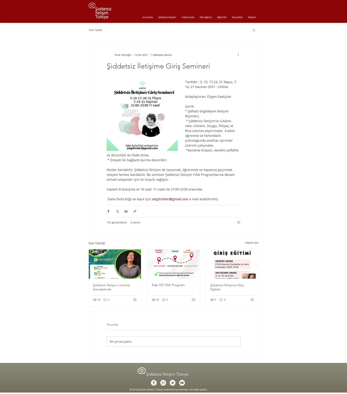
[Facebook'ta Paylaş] (108, 211)
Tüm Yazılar (95, 30)
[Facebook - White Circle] (154, 383)
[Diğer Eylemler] (238, 55)
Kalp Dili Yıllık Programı (168, 285)
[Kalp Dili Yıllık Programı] (173, 264)
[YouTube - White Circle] (182, 383)
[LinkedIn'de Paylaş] (126, 211)
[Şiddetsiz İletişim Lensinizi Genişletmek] (115, 264)
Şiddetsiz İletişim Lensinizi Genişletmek (111, 287)
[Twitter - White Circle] (172, 383)
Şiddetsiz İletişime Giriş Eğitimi (227, 287)
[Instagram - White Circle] (163, 383)
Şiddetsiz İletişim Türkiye (167, 374)
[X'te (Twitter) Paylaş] (117, 211)
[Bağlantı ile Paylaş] (135, 211)
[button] (254, 30)
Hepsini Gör (251, 242)
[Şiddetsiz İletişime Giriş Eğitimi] (232, 264)
